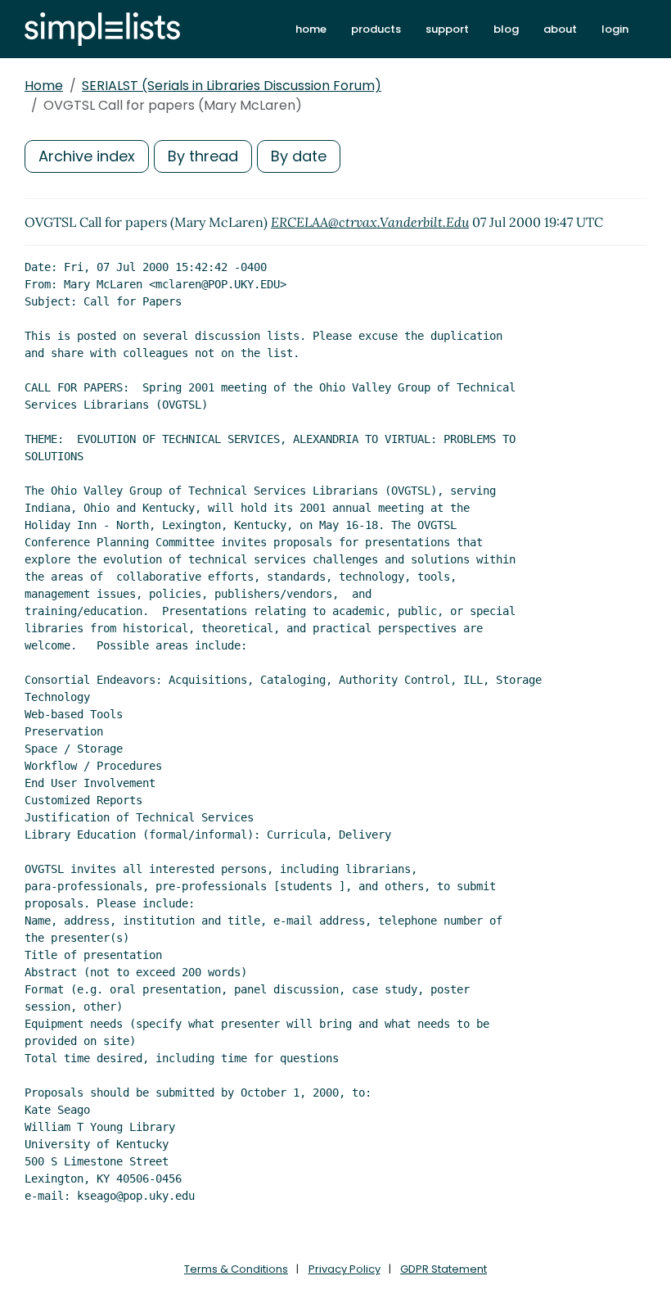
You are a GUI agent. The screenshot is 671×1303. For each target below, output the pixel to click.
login (614, 29)
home (310, 29)
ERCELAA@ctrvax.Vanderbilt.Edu (370, 222)
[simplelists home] (102, 29)
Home (44, 85)
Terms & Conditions (236, 1269)
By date (298, 156)
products (376, 29)
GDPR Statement (443, 1269)
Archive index (86, 156)
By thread (203, 156)
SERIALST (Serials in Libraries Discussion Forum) (231, 85)
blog (506, 29)
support (447, 29)
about (560, 29)
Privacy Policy (344, 1269)
